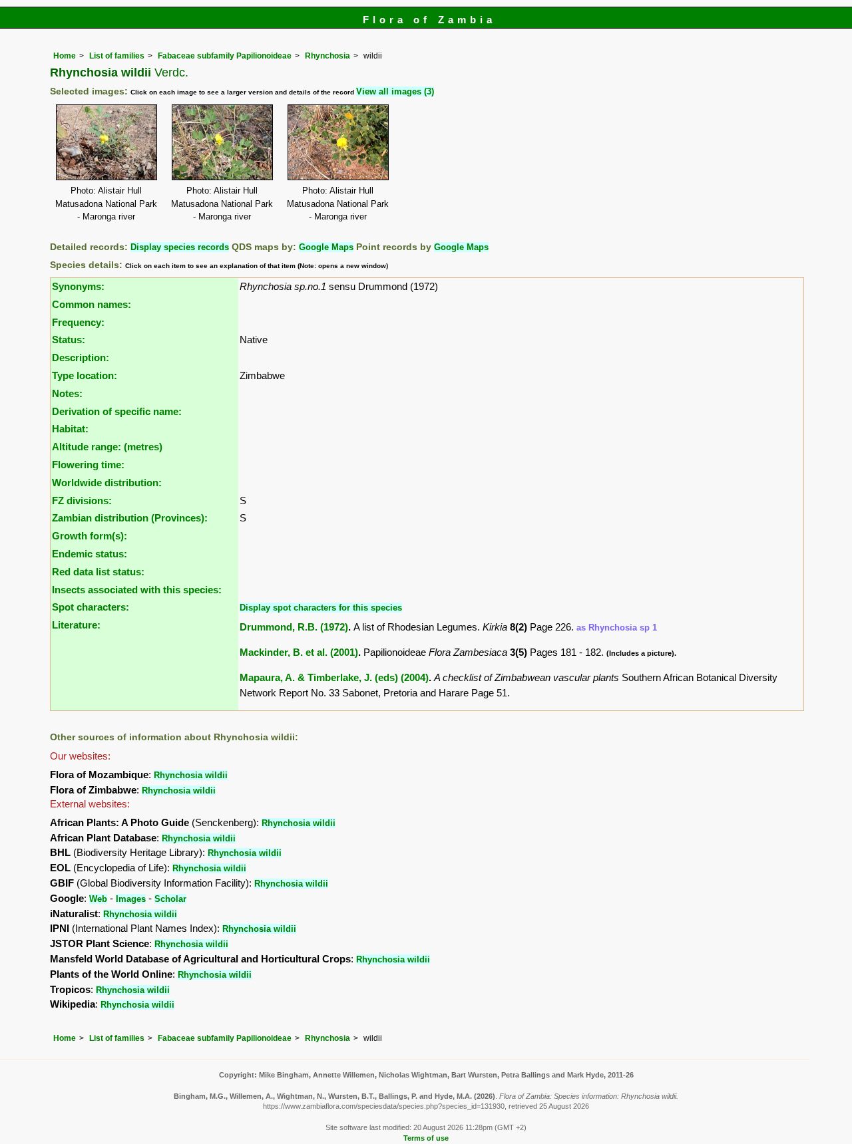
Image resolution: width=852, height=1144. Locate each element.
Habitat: (70, 428)
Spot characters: (90, 607)
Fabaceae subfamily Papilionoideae (225, 56)
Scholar (170, 899)
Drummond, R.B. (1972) (294, 627)
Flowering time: (88, 464)
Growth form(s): (89, 535)
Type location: (84, 375)
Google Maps (326, 247)
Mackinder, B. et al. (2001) (299, 652)
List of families (116, 56)
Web (98, 899)
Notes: (67, 393)
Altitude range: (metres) (107, 446)
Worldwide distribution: (107, 482)
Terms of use (426, 1138)
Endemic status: (89, 553)
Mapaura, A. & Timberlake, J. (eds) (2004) (334, 677)
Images (131, 899)
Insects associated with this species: (137, 589)
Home (64, 56)
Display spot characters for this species (321, 608)
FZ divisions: (82, 500)
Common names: (91, 304)
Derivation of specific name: (117, 411)
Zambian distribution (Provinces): (130, 517)
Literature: (76, 625)
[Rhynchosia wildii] (106, 141)
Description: (80, 357)
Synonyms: (78, 286)
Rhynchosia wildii (191, 775)
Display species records (179, 247)
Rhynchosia (327, 56)
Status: (68, 339)
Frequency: (78, 322)
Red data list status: (98, 571)
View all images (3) (395, 91)
